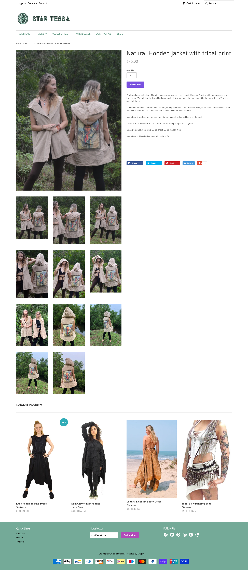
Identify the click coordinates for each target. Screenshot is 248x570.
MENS (41, 33)
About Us (20, 534)
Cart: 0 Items (193, 3)
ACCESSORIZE (60, 33)
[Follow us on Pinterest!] (178, 536)
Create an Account (37, 3)
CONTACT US (103, 33)
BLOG (119, 33)
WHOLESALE (83, 33)
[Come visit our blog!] (191, 536)
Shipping (20, 541)
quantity (130, 70)
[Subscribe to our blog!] (197, 536)
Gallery (19, 537)
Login (20, 3)
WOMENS (25, 33)
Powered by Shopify (135, 554)
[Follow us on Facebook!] (166, 536)
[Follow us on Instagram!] (185, 536)
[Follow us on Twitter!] (172, 536)
